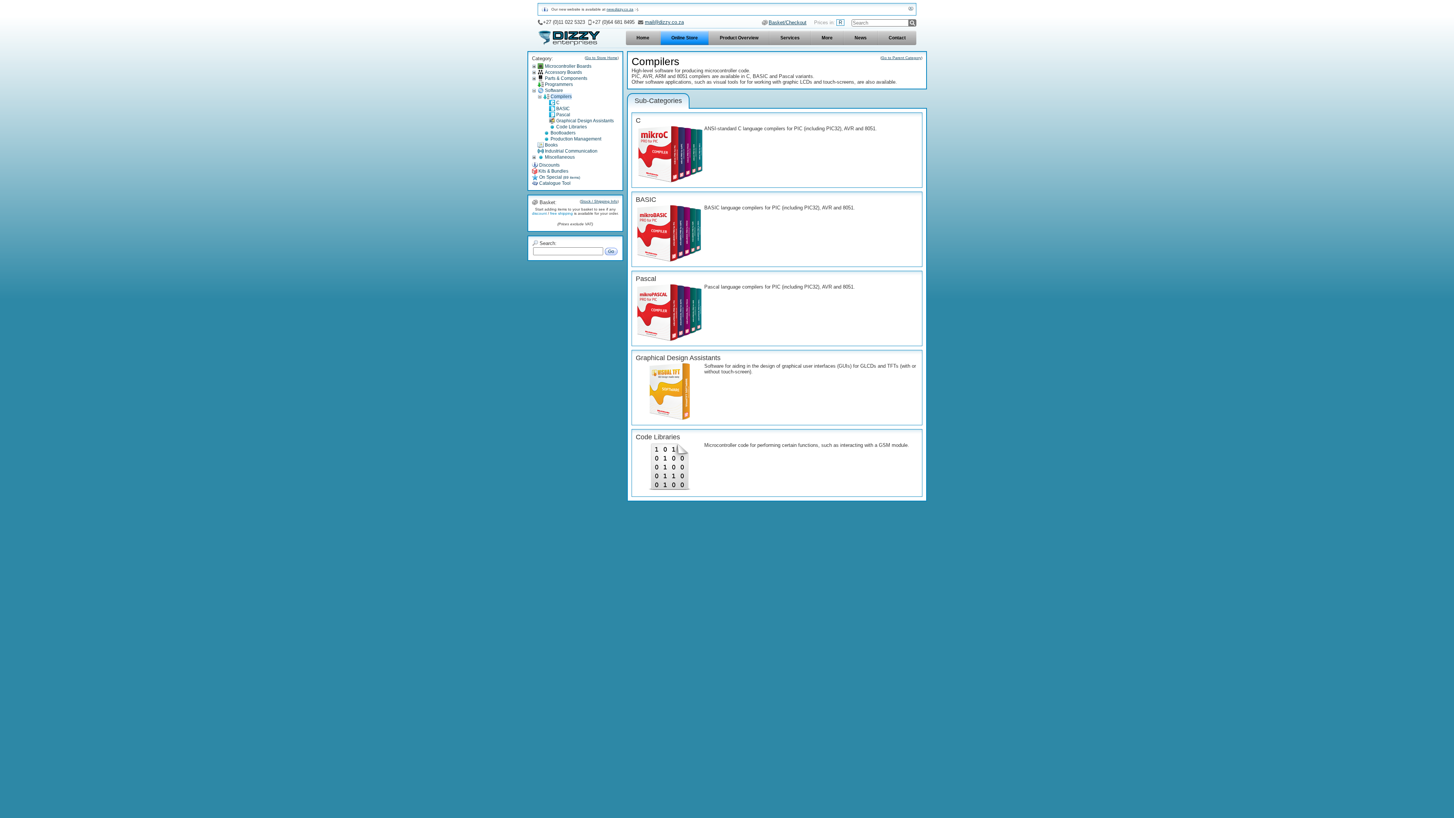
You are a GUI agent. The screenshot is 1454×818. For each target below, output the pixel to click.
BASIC (563, 108)
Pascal (563, 114)
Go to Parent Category (901, 58)
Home (643, 38)
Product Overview (739, 38)
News (861, 38)
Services (790, 38)
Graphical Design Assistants (585, 120)
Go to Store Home (602, 58)
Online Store (684, 38)
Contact (897, 38)
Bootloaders (563, 133)
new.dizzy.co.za (620, 9)
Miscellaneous (560, 157)
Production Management (576, 139)
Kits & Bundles (553, 171)
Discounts (549, 165)
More (827, 38)
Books (551, 145)
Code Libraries (571, 127)
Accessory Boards (563, 72)
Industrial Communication (571, 151)
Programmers (559, 84)
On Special (559, 177)
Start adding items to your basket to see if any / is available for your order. (575, 211)
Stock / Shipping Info (599, 201)
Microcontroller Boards (568, 66)
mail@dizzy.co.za (664, 22)
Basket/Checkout (788, 22)
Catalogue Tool (555, 183)
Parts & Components (566, 78)
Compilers (561, 96)
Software (554, 90)
